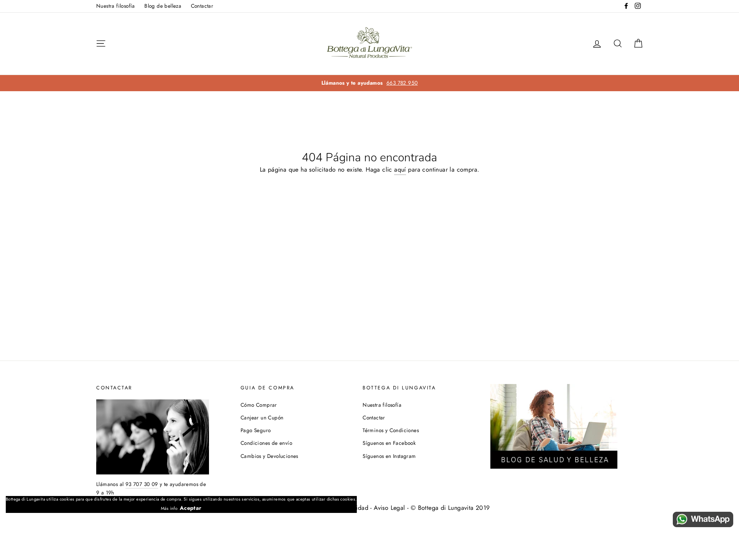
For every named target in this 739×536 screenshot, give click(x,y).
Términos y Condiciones (391, 430)
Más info (169, 508)
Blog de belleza (162, 6)
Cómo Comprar (259, 405)
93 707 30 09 (141, 484)
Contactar (202, 6)
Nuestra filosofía (115, 6)
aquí (400, 169)
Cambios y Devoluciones (269, 456)
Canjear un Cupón (262, 417)
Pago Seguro (256, 430)
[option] (369, 83)
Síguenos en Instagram (389, 456)
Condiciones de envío (266, 443)
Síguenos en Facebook (389, 443)
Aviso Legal (389, 507)
